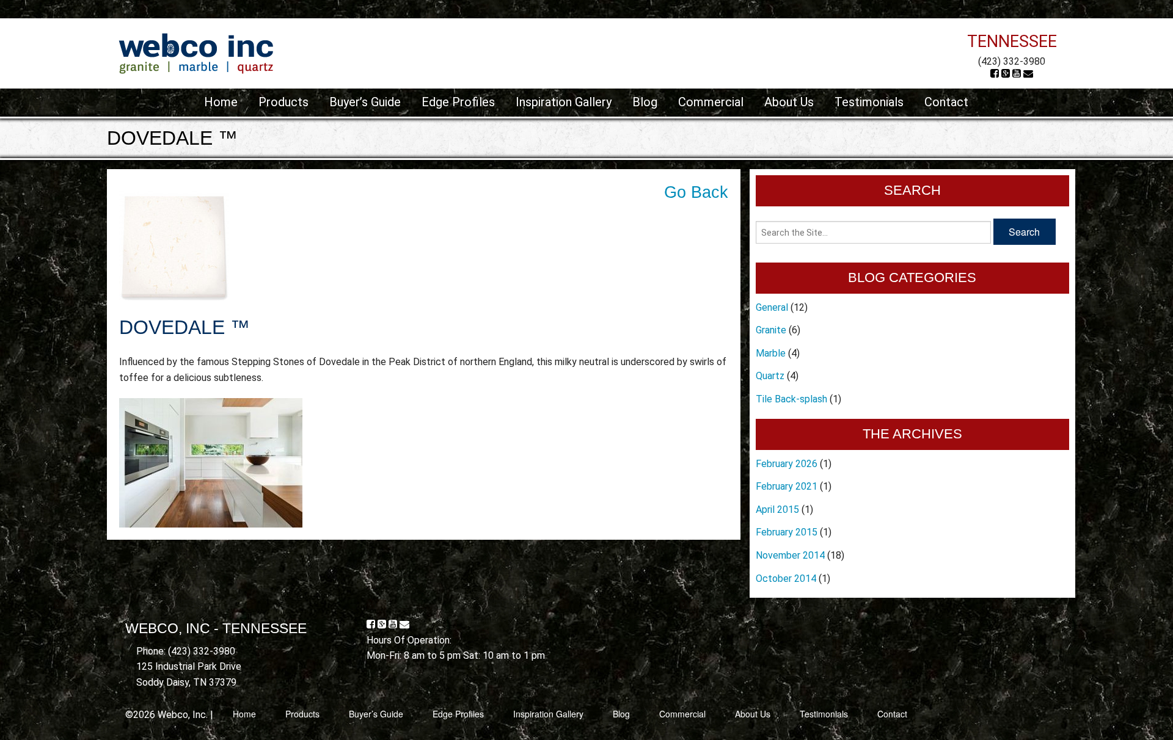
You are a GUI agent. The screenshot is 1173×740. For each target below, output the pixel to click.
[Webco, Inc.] (196, 53)
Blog (644, 102)
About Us (789, 102)
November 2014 (790, 555)
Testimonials (869, 102)
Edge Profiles (458, 102)
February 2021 (786, 486)
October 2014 (786, 578)
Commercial (711, 102)
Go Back (696, 192)
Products (283, 102)
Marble (771, 353)
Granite (771, 330)
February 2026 (786, 464)
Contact (946, 102)
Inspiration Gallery (564, 102)
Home (221, 102)
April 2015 (777, 509)
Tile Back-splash (791, 399)
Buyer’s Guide (365, 102)
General (772, 307)
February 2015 (786, 532)
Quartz (770, 376)
